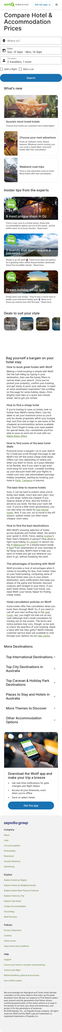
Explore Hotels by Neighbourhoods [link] (20, 885)
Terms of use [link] (10, 941)
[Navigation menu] (56, 5)
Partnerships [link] (10, 851)
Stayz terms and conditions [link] (16, 946)
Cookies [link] (8, 935)
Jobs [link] (6, 840)
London (33, 541)
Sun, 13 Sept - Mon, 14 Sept (24, 52)
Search (31, 77)
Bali (11, 547)
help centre (44, 635)
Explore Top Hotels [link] (12, 901)
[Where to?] (31, 41)
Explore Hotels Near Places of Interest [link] (21, 890)
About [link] (6, 835)
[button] (31, 657)
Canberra (27, 480)
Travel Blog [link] (9, 911)
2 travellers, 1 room (19, 61)
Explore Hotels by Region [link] (15, 880)
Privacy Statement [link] (12, 930)
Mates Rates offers (17, 436)
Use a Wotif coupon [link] (13, 980)
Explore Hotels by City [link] (14, 896)
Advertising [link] (9, 866)
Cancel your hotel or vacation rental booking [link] (24, 965)
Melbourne (19, 544)
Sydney (48, 535)
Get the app (31, 805)
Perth (18, 480)
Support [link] (7, 959)
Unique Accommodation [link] (15, 906)
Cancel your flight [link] (12, 970)
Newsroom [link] (9, 856)
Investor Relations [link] (12, 861)
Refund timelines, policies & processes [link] (21, 975)
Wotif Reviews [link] (10, 917)
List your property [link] (12, 845)
